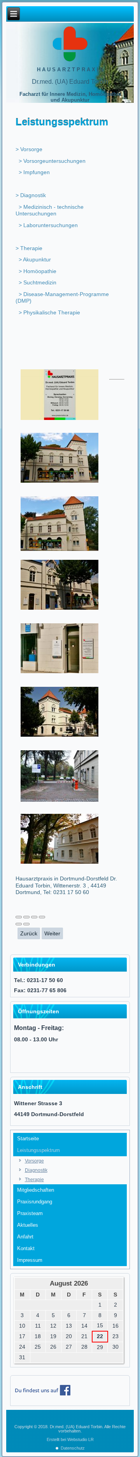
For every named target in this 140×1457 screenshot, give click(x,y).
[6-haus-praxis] (60, 736)
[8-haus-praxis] (60, 863)
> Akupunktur (35, 259)
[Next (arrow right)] (26, 924)
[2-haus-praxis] (60, 482)
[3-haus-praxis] (60, 550)
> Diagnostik (31, 195)
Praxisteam (30, 1213)
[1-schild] (60, 419)
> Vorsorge (29, 149)
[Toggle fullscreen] (34, 917)
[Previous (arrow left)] (19, 924)
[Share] (26, 917)
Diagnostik (36, 1170)
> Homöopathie (37, 271)
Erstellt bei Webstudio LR (70, 1439)
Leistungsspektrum (38, 1150)
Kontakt (26, 1248)
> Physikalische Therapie (49, 312)
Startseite (28, 1138)
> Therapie (29, 248)
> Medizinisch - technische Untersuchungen (50, 210)
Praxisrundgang (34, 1202)
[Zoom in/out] (42, 917)
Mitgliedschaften (35, 1190)
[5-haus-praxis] (60, 672)
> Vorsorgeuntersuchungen (52, 161)
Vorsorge (34, 1161)
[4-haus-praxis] (60, 609)
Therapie (34, 1179)
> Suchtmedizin (37, 282)
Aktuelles (27, 1225)
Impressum (29, 1260)
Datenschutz (73, 1448)
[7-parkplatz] (60, 801)
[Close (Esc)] (19, 917)
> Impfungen (34, 172)
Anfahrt (25, 1237)
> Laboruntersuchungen (48, 225)
